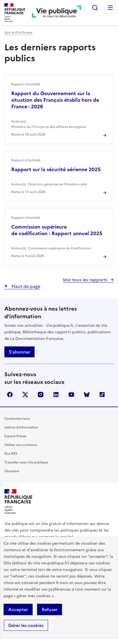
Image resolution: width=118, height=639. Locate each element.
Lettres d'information (21, 427)
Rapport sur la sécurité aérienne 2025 (56, 169)
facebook (9, 394)
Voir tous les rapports (85, 279)
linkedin (55, 394)
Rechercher (94, 7)
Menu (110, 7)
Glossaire (11, 471)
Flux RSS (10, 453)
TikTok (102, 394)
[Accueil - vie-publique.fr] (56, 12)
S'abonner (19, 352)
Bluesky (86, 394)
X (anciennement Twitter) (25, 394)
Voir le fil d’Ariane (18, 32)
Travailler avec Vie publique (26, 462)
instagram (40, 394)
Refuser (49, 609)
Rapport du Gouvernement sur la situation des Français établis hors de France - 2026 (55, 100)
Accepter (18, 609)
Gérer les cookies (26, 625)
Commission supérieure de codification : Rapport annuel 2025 (56, 230)
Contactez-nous (17, 418)
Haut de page (25, 286)
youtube (71, 394)
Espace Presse (15, 436)
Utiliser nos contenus (20, 444)
